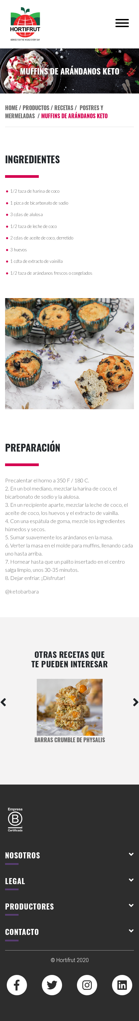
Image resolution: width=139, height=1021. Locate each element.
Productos (36, 108)
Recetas (63, 108)
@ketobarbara (22, 591)
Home (11, 108)
